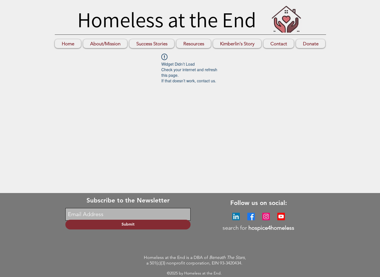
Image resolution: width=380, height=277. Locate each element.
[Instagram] (266, 216)
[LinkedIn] (236, 216)
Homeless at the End (166, 19)
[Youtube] (281, 216)
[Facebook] (251, 216)
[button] (151, 43)
